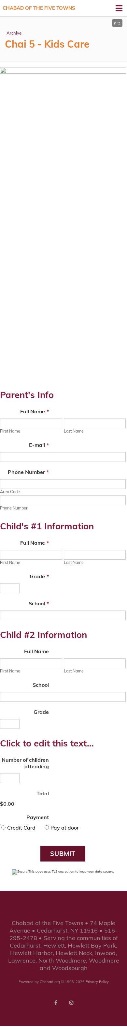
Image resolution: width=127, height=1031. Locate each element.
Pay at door (64, 827)
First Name (10, 431)
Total (42, 793)
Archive (14, 33)
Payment (37, 817)
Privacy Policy (97, 981)
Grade (39, 576)
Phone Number (28, 472)
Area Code (10, 491)
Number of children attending (25, 763)
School (39, 603)
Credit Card (21, 827)
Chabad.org (50, 981)
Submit (63, 854)
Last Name (74, 431)
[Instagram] (71, 1002)
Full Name (34, 411)
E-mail (39, 445)
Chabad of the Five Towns (39, 8)
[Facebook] (55, 1002)
